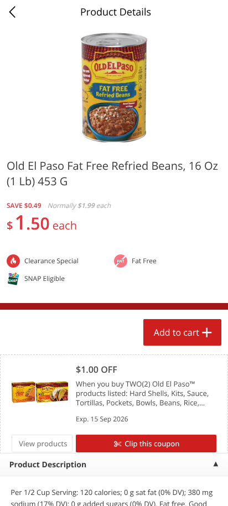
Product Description (47, 465)
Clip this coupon (152, 443)
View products (43, 443)
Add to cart (176, 332)
